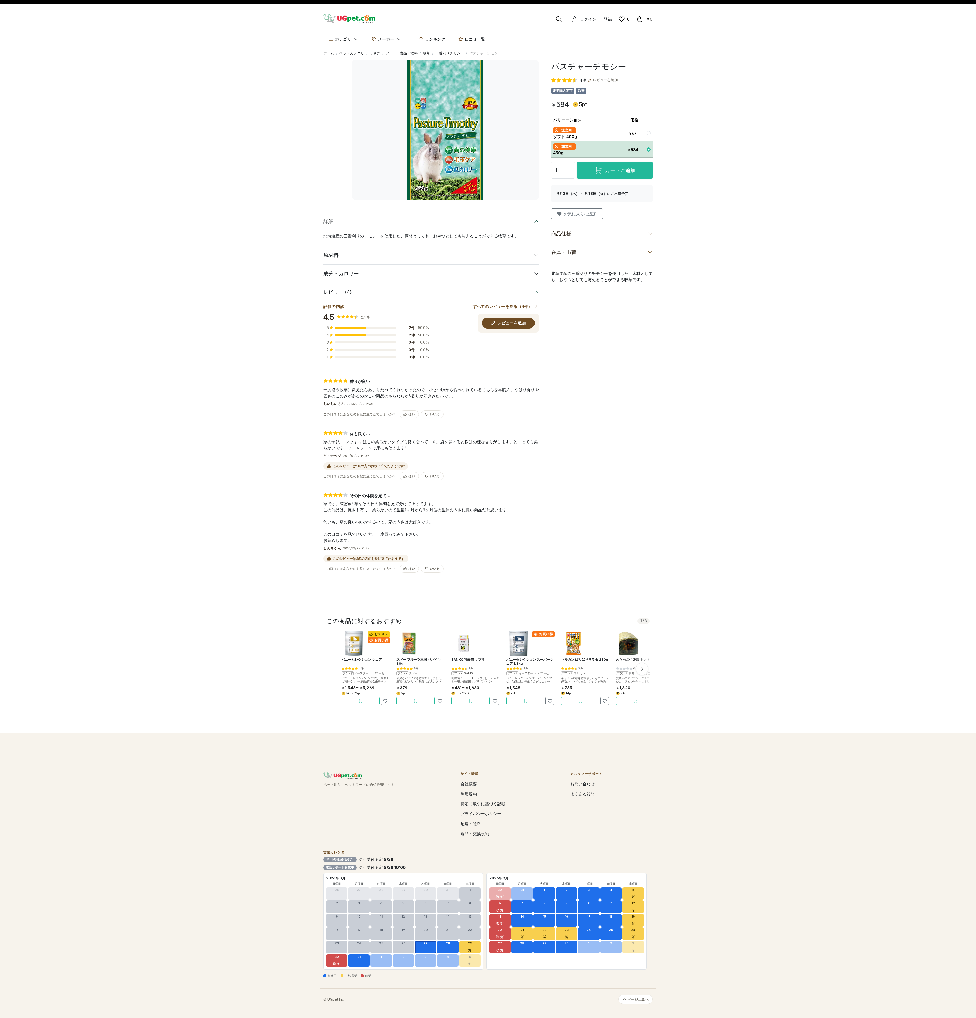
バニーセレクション (385, 673)
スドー (413, 673)
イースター (361, 673)
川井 (631, 673)
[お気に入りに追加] (385, 701)
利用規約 (469, 793)
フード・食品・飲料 (402, 53)
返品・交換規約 (475, 833)
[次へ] (642, 669)
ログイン (588, 19)
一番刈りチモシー (449, 53)
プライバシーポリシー (481, 813)
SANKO (469, 673)
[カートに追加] (361, 701)
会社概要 (469, 783)
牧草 (426, 53)
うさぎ (375, 53)
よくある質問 (582, 793)
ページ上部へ (638, 999)
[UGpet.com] (349, 18)
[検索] (559, 19)
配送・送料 (471, 823)
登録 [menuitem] (608, 19)
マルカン (579, 673)
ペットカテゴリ (351, 53)
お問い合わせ (582, 783)
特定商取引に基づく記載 (483, 803)
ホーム (328, 53)
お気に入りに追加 (580, 213)
